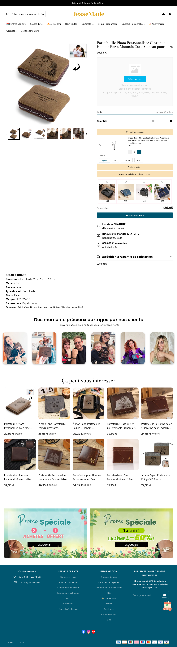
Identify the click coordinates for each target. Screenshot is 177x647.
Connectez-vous (68, 577)
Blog (109, 619)
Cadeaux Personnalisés (133, 24)
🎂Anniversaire (156, 24)
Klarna (109, 603)
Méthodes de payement (109, 582)
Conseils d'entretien (68, 609)
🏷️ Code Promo (108, 598)
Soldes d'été (36, 24)
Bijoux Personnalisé (107, 24)
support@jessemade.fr (30, 582)
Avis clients (68, 603)
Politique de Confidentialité (109, 587)
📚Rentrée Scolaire (16, 24)
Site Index (109, 609)
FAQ (68, 598)
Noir (138, 160)
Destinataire (88, 24)
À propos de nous (109, 577)
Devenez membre (30, 30)
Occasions (11, 30)
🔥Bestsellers (54, 24)
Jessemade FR (19, 642)
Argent (104, 160)
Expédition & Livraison (68, 587)
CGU (109, 593)
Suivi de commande (68, 582)
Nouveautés (71, 24)
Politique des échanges (68, 593)
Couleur (102, 155)
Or (115, 160)
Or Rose (127, 160)
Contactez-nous (109, 614)
